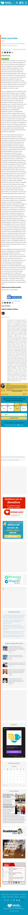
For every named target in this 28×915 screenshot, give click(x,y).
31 (14, 782)
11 (17, 774)
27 (23, 779)
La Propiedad (16, 894)
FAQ (11, 894)
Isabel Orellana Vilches (19, 49)
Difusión (4, 897)
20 (23, 776)
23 (10, 779)
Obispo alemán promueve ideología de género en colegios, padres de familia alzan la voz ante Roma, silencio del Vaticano (16, 671)
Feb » (6, 785)
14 (4, 776)
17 (14, 776)
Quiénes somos (5, 894)
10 (14, 774)
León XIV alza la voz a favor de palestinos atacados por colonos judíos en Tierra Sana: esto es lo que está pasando (16, 680)
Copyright (16, 897)
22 (7, 779)
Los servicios (23, 894)
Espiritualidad (6, 50)
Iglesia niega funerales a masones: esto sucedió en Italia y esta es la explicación (16, 663)
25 (17, 779)
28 (4, 782)
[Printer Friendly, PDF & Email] (5, 59)
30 (10, 782)
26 (20, 779)
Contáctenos (23, 897)
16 (10, 776)
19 (20, 776)
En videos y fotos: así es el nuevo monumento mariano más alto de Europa (15, 657)
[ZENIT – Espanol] (8, 2)
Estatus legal (10, 897)
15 (7, 776)
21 (4, 779)
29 (7, 782)
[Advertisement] (14, 20)
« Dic (4, 785)
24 (14, 779)
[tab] (8, 864)
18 (17, 776)
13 (23, 774)
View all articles (5, 317)
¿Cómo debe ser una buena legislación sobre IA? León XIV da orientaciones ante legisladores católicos (13, 622)
